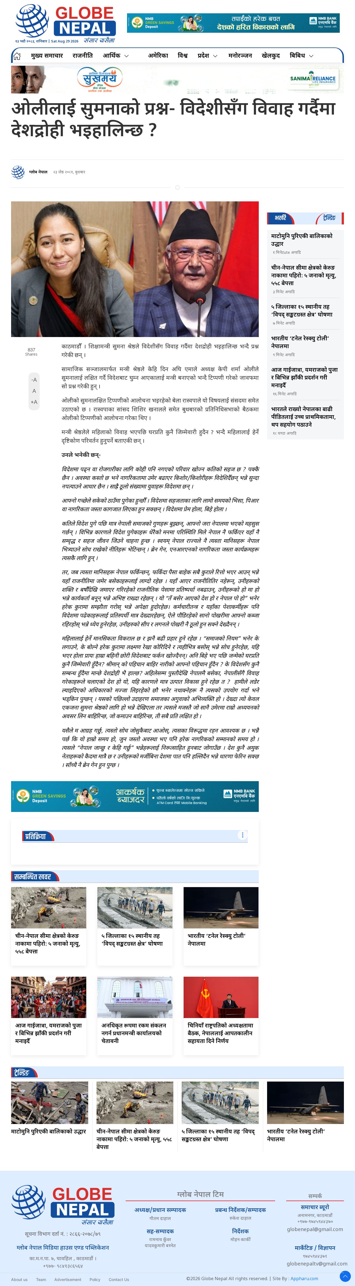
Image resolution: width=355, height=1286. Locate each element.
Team (41, 1279)
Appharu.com (304, 1279)
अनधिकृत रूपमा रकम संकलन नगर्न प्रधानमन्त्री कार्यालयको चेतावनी (134, 1033)
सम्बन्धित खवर (32, 877)
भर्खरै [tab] (280, 218)
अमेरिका (158, 56)
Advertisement (67, 1279)
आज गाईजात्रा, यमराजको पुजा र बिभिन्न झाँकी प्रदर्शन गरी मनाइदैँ (48, 1033)
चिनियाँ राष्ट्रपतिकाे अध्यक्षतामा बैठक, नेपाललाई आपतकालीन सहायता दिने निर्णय (220, 1033)
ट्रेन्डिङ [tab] (329, 218)
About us (19, 1279)
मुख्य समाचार (47, 56)
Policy (95, 1279)
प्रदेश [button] (203, 56)
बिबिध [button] (297, 56)
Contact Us (119, 1279)
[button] (345, 1276)
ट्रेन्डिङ (21, 1073)
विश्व (183, 56)
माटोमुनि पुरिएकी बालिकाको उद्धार (48, 1132)
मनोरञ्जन (240, 56)
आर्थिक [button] (111, 56)
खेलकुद (271, 56)
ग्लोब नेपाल (38, 172)
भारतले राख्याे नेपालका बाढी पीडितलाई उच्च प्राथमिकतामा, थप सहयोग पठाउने (303, 417)
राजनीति (83, 56)
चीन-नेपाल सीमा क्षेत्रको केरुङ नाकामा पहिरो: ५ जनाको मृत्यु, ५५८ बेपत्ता (47, 944)
